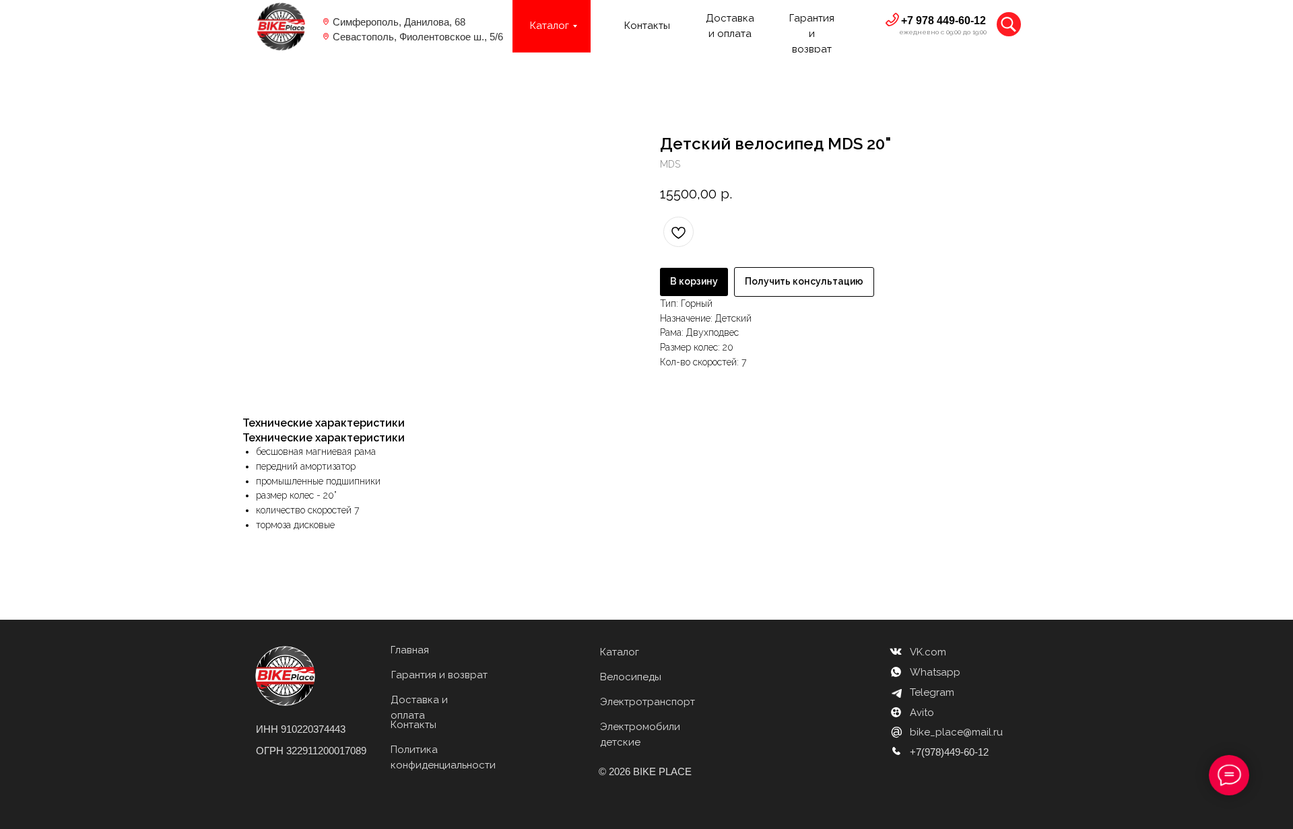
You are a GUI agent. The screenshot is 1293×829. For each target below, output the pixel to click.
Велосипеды (630, 677)
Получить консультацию (804, 281)
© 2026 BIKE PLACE (645, 771)
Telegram (932, 692)
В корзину (694, 281)
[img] (281, 26)
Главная (410, 650)
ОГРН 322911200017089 (311, 750)
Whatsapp (935, 672)
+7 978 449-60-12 (943, 20)
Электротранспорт (647, 702)
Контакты (647, 26)
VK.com (928, 652)
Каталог (619, 652)
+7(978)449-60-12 (949, 752)
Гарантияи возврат (811, 33)
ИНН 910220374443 (300, 729)
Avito (922, 713)
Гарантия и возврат (439, 675)
